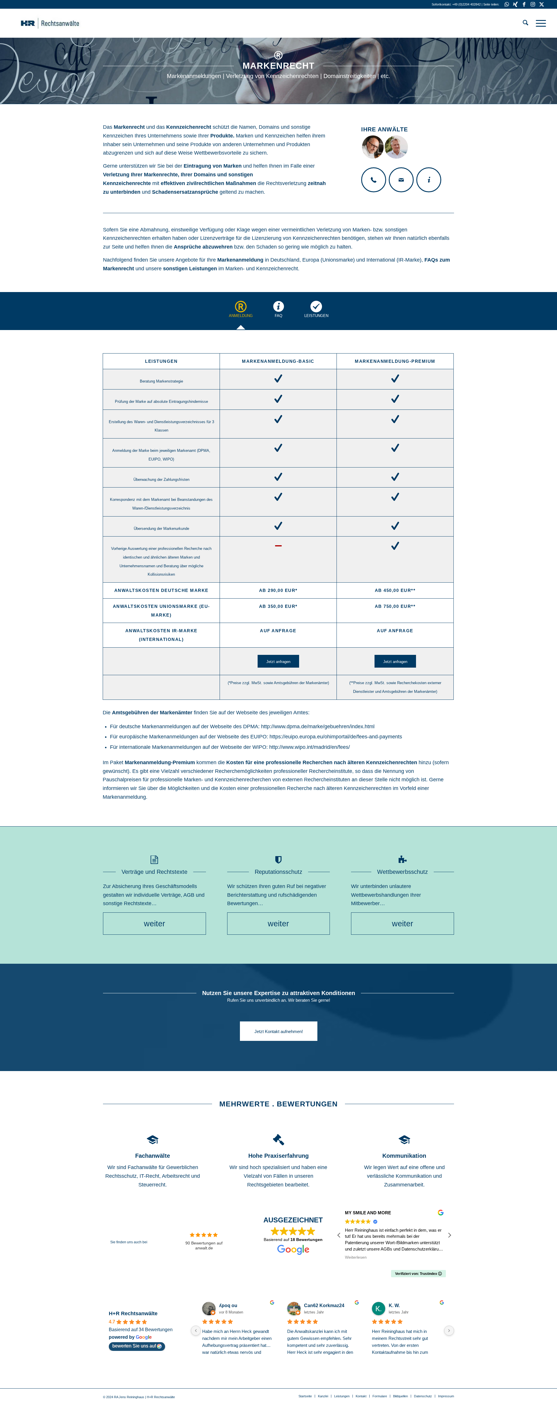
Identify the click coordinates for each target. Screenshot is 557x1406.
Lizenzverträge (217, 238)
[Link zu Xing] (515, 4)
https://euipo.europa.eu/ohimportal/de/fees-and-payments (336, 737)
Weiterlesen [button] (356, 1257)
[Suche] (525, 23)
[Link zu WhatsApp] (506, 4)
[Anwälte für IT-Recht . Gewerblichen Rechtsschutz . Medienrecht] (59, 23)
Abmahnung (154, 230)
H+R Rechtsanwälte (133, 1313)
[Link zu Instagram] (533, 4)
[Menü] (539, 23)
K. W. (394, 1305)
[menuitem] (525, 23)
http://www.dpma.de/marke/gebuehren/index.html (318, 726)
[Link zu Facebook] (524, 4)
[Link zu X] (541, 4)
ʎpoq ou (228, 1305)
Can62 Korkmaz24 (324, 1305)
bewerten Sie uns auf (134, 1345)
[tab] (241, 312)
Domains (269, 127)
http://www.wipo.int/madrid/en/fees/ (309, 747)
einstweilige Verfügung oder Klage (210, 230)
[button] (449, 1235)
